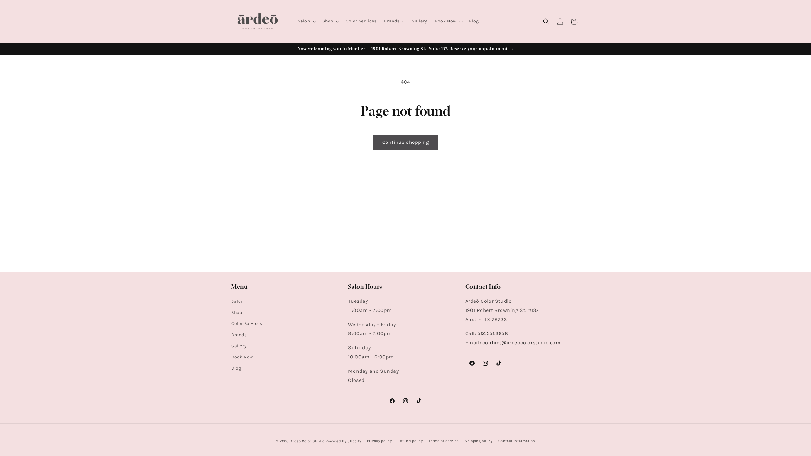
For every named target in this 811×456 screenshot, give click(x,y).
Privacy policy (379, 441)
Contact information (516, 441)
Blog (236, 368)
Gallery (238, 346)
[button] (306, 21)
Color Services (246, 323)
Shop (236, 312)
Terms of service (444, 441)
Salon (237, 301)
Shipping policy (479, 441)
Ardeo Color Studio (308, 441)
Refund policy (410, 441)
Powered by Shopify (343, 441)
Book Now (242, 357)
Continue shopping (405, 142)
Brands (239, 335)
